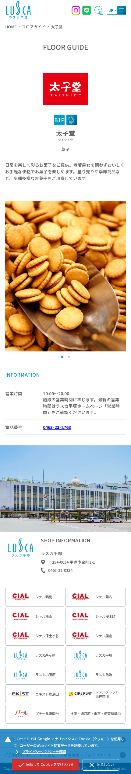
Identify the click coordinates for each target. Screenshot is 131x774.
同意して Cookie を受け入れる (45, 765)
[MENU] (121, 10)
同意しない (101, 765)
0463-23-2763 (57, 427)
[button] (62, 357)
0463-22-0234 (60, 570)
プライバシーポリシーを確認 (39, 752)
